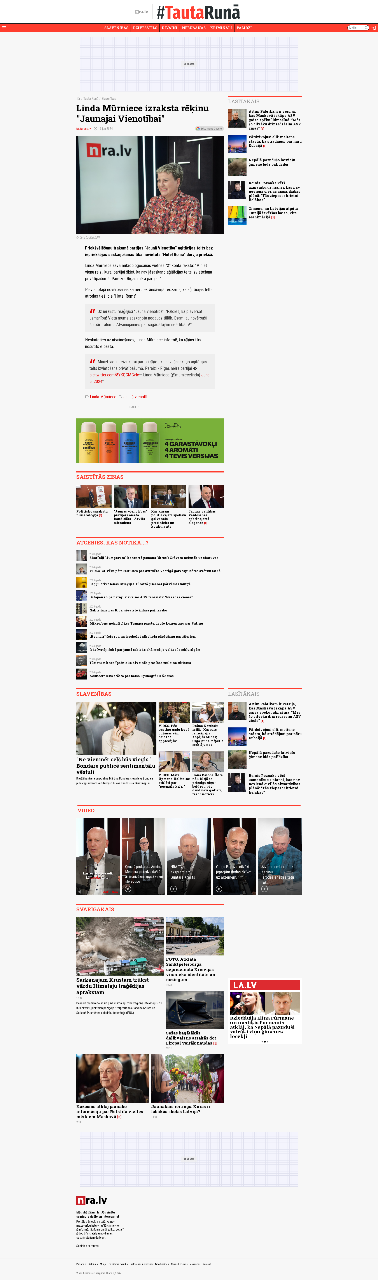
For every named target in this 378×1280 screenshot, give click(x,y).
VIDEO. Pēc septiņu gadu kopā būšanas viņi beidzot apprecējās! (174, 733)
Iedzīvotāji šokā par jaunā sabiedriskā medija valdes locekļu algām (144, 650)
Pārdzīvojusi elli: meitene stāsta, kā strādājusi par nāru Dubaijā (275, 141)
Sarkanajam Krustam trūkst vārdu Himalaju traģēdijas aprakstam (112, 986)
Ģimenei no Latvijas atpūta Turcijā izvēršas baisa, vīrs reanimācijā (273, 212)
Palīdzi (244, 27)
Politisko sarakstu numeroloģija (92, 513)
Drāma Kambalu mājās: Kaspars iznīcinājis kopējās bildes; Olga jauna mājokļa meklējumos (207, 735)
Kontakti (207, 1264)
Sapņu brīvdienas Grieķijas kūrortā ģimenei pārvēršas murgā (140, 584)
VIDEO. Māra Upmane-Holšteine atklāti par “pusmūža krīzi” (174, 780)
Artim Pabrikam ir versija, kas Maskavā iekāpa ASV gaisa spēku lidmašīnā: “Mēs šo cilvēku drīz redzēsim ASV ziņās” (275, 119)
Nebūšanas (194, 27)
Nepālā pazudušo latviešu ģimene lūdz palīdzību (272, 162)
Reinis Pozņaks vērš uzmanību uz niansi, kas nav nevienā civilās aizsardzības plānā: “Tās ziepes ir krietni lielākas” (274, 191)
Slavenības (116, 27)
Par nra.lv (81, 1264)
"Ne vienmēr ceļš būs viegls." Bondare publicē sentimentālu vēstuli (115, 766)
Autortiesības (162, 1264)
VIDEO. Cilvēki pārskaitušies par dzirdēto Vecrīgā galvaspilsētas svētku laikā (154, 571)
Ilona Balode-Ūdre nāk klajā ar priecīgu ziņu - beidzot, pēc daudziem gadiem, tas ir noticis (207, 784)
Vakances (195, 1264)
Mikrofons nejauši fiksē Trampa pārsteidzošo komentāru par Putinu (146, 623)
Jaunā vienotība (134, 396)
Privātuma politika (118, 1264)
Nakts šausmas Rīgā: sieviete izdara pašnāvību (128, 610)
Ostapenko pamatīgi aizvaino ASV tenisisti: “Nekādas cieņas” (141, 597)
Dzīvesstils (145, 27)
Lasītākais (243, 101)
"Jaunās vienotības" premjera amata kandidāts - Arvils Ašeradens (130, 517)
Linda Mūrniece (100, 396)
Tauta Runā (90, 99)
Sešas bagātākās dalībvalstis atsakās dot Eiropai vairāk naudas (191, 1038)
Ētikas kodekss (179, 1264)
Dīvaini (169, 27)
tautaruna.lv (83, 128)
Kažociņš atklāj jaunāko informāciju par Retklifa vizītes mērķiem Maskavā (109, 1111)
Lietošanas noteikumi (141, 1264)
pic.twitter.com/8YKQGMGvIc (114, 375)
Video (85, 810)
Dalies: (134, 407)
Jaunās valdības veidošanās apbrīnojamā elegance (202, 517)
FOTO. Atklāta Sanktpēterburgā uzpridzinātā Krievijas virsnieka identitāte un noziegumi (190, 969)
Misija (103, 1264)
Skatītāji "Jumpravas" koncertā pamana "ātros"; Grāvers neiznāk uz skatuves (153, 558)
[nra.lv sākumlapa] (141, 12)
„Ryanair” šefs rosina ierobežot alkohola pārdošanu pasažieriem (142, 636)
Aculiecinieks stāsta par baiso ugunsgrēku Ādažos (131, 676)
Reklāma (93, 1264)
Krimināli (221, 27)
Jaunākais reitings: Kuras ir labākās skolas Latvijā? (180, 1109)
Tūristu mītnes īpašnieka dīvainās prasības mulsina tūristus (140, 663)
